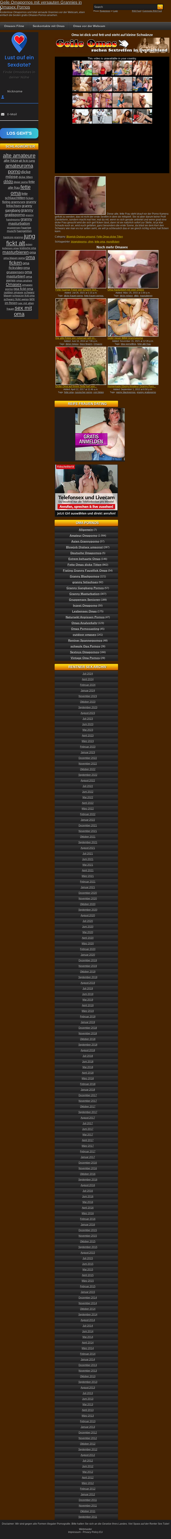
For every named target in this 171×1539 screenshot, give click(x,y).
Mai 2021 (88, 864)
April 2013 (88, 1410)
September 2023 (87, 707)
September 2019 (87, 977)
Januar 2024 (88, 690)
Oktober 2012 (88, 1443)
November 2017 (88, 1100)
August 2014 (88, 1320)
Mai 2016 (88, 1202)
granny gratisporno (146, 392)
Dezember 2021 (88, 825)
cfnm (90, 241)
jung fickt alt (20, 240)
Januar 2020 (88, 954)
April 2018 (88, 1072)
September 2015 (87, 1247)
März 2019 (88, 1011)
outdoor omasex (13, 292)
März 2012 (88, 1483)
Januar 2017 (88, 1157)
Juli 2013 (88, 1393)
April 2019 (88, 1005)
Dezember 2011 (88, 1500)
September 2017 (87, 1112)
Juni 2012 (87, 1466)
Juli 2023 (88, 718)
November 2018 (88, 1033)
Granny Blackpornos (84, 576)
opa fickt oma (23, 289)
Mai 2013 (88, 1404)
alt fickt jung (27, 160)
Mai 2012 (88, 1472)
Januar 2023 (88, 752)
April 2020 (88, 937)
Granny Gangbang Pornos (85, 588)
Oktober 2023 (88, 701)
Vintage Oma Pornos (85, 658)
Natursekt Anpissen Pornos (85, 617)
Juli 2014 (88, 1325)
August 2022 (88, 780)
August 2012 (88, 1455)
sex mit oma (23, 311)
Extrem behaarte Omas (84, 558)
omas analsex (24, 280)
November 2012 (88, 1438)
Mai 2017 (88, 1134)
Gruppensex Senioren (84, 599)
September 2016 (87, 1179)
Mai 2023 (88, 729)
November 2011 (88, 1505)
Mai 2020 (88, 932)
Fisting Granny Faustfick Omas (85, 570)
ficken (29, 198)
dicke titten (26, 177)
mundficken (112, 241)
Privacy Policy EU (93, 1532)
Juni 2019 (87, 994)
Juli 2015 (88, 1258)
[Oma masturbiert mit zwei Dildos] (133, 269)
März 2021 (88, 876)
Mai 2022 (88, 797)
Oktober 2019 (88, 971)
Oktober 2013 (88, 1376)
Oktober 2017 (88, 1106)
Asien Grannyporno (85, 541)
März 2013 (88, 1415)
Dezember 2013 (88, 1365)
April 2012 (88, 1477)
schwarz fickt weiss (16, 299)
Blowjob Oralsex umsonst (81, 236)
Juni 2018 (87, 1061)
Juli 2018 (88, 1056)
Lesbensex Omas (84, 611)
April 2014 (88, 1342)
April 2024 (88, 679)
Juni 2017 (87, 1129)
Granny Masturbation (84, 593)
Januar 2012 (88, 1494)
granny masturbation (20, 221)
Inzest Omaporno (85, 605)
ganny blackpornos (126, 392)
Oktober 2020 (88, 904)
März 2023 (88, 741)
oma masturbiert (19, 274)
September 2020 (87, 909)
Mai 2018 (88, 1067)
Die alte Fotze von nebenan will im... (75, 338)
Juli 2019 (88, 988)
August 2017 (88, 1117)
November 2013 (88, 1370)
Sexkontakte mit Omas (49, 26)
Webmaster (85, 1529)
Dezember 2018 (88, 1027)
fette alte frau (144, 344)
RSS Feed (136, 11)
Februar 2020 (88, 949)
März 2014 (88, 1348)
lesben (29, 244)
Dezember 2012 (88, 1432)
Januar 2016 (88, 1224)
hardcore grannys (13, 237)
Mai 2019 (88, 999)
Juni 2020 (87, 926)
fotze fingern (86, 344)
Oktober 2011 (88, 1511)
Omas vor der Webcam (89, 26)
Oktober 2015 (88, 1241)
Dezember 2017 (88, 1095)
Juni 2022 (87, 791)
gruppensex (14, 227)
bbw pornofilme (128, 344)
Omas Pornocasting (85, 628)
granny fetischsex (85, 582)
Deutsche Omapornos (86, 553)
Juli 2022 (88, 786)
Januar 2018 (88, 1089)
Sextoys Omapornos (84, 652)
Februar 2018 (88, 1084)
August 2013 (88, 1387)
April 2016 (88, 1207)
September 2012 (87, 1449)
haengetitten (24, 231)
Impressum (74, 1532)
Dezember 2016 (88, 1162)
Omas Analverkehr (84, 623)
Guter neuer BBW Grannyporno (125, 338)
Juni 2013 (87, 1398)
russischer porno (83, 392)
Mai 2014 (88, 1337)
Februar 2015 (88, 1286)
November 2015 (88, 1235)
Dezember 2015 (88, 1230)
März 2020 (88, 943)
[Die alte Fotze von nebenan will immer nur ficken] (80, 317)
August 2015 (88, 1252)
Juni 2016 (87, 1196)
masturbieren (16, 252)
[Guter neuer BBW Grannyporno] (133, 317)
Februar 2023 (88, 746)
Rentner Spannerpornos (85, 640)
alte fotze (11, 161)
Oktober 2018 (88, 1039)
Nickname (15, 91)
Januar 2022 (88, 819)
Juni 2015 (87, 1264)
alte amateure (19, 155)
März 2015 (88, 1280)
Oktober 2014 (88, 1308)
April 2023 (88, 735)
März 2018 (88, 1078)
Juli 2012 (88, 1460)
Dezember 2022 (88, 758)
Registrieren (105, 11)
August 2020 (88, 915)
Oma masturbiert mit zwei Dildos (126, 289)
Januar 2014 (88, 1359)
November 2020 (88, 898)
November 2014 (88, 1303)
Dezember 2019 (88, 960)
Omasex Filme (14, 26)
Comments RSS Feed (152, 11)
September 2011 (87, 1516)
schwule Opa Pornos (85, 646)
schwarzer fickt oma (23, 295)
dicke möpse (126, 295)
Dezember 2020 (88, 893)
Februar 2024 (88, 685)
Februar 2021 (88, 881)
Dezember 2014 (88, 1297)
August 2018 (88, 1050)
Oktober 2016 (88, 1174)
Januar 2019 (88, 1022)
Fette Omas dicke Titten (110, 236)
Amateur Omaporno (83, 535)
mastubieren (146, 295)
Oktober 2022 (88, 769)
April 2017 (88, 1140)
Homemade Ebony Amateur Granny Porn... (132, 386)
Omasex (98, 344)
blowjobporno (79, 241)
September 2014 (87, 1314)
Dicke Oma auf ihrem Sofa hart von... (76, 386)
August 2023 (88, 713)
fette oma (100, 241)
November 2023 (88, 696)
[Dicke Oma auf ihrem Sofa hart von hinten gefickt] (80, 366)
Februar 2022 (88, 814)
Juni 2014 (87, 1331)
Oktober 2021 (88, 836)
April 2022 (88, 803)
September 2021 (87, 842)
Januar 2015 (88, 1292)
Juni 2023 (87, 724)
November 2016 (88, 1168)
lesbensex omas (10, 248)
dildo (136, 295)
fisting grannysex (13, 202)
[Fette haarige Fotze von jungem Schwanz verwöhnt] (80, 269)
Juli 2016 (88, 1190)
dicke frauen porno (73, 295)
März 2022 (88, 808)
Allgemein (86, 529)
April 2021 (88, 870)
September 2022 (87, 774)
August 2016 (88, 1185)
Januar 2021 (88, 887)
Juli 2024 (88, 673)
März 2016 (88, 1213)
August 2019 (88, 982)
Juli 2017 (88, 1123)
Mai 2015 (88, 1269)
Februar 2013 (88, 1421)
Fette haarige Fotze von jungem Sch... (76, 289)
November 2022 (88, 763)
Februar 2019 (88, 1016)
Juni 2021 (87, 859)
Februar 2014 (88, 1353)
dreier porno (21, 182)
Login (115, 11)
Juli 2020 (88, 921)
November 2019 (88, 966)
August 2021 (88, 848)
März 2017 (88, 1145)
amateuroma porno (19, 168)
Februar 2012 (88, 1488)
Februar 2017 (88, 1151)
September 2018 (87, 1044)
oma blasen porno (14, 258)
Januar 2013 (88, 1427)
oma (32, 252)
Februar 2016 (88, 1219)
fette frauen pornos (93, 295)
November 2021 (88, 831)
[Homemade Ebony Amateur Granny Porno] (133, 366)
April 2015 (88, 1275)
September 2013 (87, 1382)
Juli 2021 (88, 853)
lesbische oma (28, 248)
